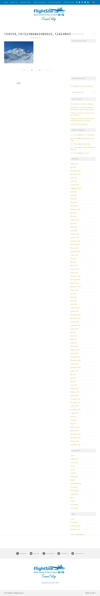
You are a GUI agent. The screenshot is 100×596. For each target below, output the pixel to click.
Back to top (90, 593)
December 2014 (75, 357)
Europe (73, 466)
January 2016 (74, 311)
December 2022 (75, 171)
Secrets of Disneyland (87, 135)
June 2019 (74, 213)
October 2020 (75, 185)
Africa (72, 455)
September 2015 (76, 325)
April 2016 (74, 304)
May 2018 (74, 227)
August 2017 (74, 255)
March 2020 (74, 206)
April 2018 (74, 230)
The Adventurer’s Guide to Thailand (82, 104)
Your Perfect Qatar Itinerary (79, 124)
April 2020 (74, 202)
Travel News (74, 505)
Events (73, 469)
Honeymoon (74, 477)
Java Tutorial (75, 138)
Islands (73, 480)
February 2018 (75, 234)
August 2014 (74, 371)
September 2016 (76, 287)
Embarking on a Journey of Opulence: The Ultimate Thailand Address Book (82, 108)
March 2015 (74, 346)
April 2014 (74, 385)
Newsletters (74, 487)
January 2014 (74, 396)
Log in (72, 519)
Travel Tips (74, 508)
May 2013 (73, 424)
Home (6, 2)
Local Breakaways (76, 484)
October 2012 (75, 441)
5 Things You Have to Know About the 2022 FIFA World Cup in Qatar (83, 120)
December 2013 (75, 399)
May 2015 (74, 339)
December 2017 (75, 241)
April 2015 (74, 343)
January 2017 (74, 273)
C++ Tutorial (75, 135)
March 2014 (74, 389)
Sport (72, 498)
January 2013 (74, 431)
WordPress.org (75, 529)
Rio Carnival (85, 153)
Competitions (69, 2)
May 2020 (74, 199)
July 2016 (73, 294)
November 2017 (75, 245)
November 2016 (75, 280)
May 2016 (74, 301)
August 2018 (74, 220)
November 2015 (75, 318)
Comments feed (75, 526)
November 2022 (76, 174)
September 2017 (76, 252)
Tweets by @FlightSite (77, 534)
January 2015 (74, 353)
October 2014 (75, 364)
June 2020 (74, 195)
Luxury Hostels (85, 144)
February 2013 (75, 427)
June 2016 (74, 297)
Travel (73, 501)
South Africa (74, 494)
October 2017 (75, 248)
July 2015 (73, 332)
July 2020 (73, 192)
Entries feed (74, 522)
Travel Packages (39, 2)
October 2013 (75, 406)
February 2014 (75, 392)
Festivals (73, 473)
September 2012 (76, 445)
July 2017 (73, 259)
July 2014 (73, 374)
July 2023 (73, 167)
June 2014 (74, 378)
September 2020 (76, 188)
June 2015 (74, 336)
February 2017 (75, 269)
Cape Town (74, 462)
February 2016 (75, 308)
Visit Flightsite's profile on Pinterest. (82, 86)
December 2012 (75, 434)
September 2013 (75, 410)
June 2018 (74, 223)
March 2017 (74, 266)
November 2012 (75, 438)
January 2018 (74, 237)
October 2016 (75, 283)
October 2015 (75, 322)
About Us (14, 2)
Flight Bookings (54, 2)
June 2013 (73, 420)
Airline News (75, 459)
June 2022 (74, 178)
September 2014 (76, 367)
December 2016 (75, 276)
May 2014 (74, 381)
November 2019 (75, 209)
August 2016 (74, 290)
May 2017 (74, 262)
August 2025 (74, 164)
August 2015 (74, 329)
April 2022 (74, 181)
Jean (19, 83)
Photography (74, 491)
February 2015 (75, 350)
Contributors (25, 2)
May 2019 (74, 216)
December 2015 (75, 315)
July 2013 (73, 417)
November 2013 (75, 403)
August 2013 (74, 413)
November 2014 (75, 360)
